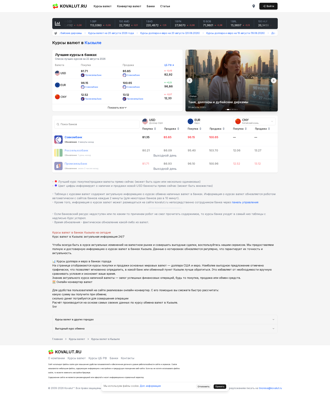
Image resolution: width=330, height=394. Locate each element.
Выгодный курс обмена (70, 328)
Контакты (127, 358)
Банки (151, 6)
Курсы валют (103, 6)
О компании (56, 358)
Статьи (165, 6)
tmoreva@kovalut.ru (270, 388)
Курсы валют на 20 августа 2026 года (101, 33)
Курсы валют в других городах (74, 319)
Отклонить (204, 386)
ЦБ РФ (168, 65)
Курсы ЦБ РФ (98, 358)
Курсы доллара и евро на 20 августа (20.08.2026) (160, 33)
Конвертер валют (129, 6)
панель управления (245, 202)
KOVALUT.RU (73, 6)
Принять (219, 386)
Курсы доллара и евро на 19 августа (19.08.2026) (225, 33)
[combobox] (254, 121)
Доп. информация (150, 385)
